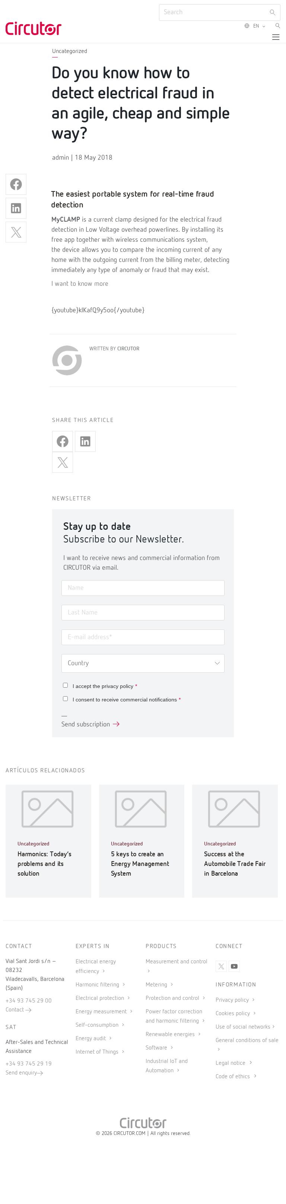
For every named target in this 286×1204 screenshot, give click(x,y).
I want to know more (79, 284)
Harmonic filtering (98, 985)
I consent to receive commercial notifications (127, 700)
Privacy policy (233, 1000)
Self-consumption (98, 1025)
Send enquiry (21, 1073)
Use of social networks (243, 1027)
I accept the (105, 686)
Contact (15, 1010)
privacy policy (117, 686)
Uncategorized (69, 51)
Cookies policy (233, 1014)
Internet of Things (98, 1052)
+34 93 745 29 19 (29, 1064)
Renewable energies (171, 1035)
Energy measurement (102, 1012)
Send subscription (85, 724)
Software (157, 1048)
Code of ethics (233, 1077)
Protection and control (173, 998)
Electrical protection (100, 998)
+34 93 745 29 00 (29, 1001)
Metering (157, 985)
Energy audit (91, 1039)
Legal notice (230, 1063)
